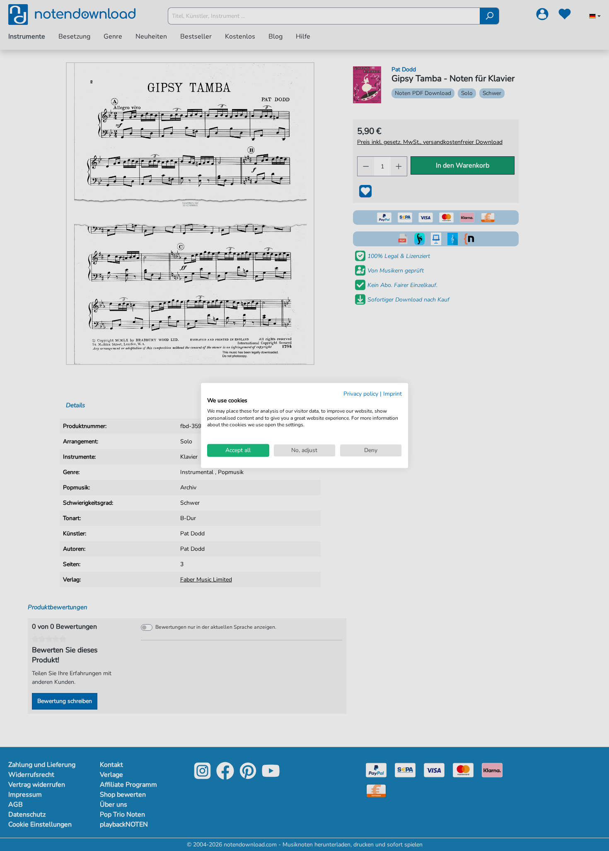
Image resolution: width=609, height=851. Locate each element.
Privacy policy (360, 394)
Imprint (392, 394)
